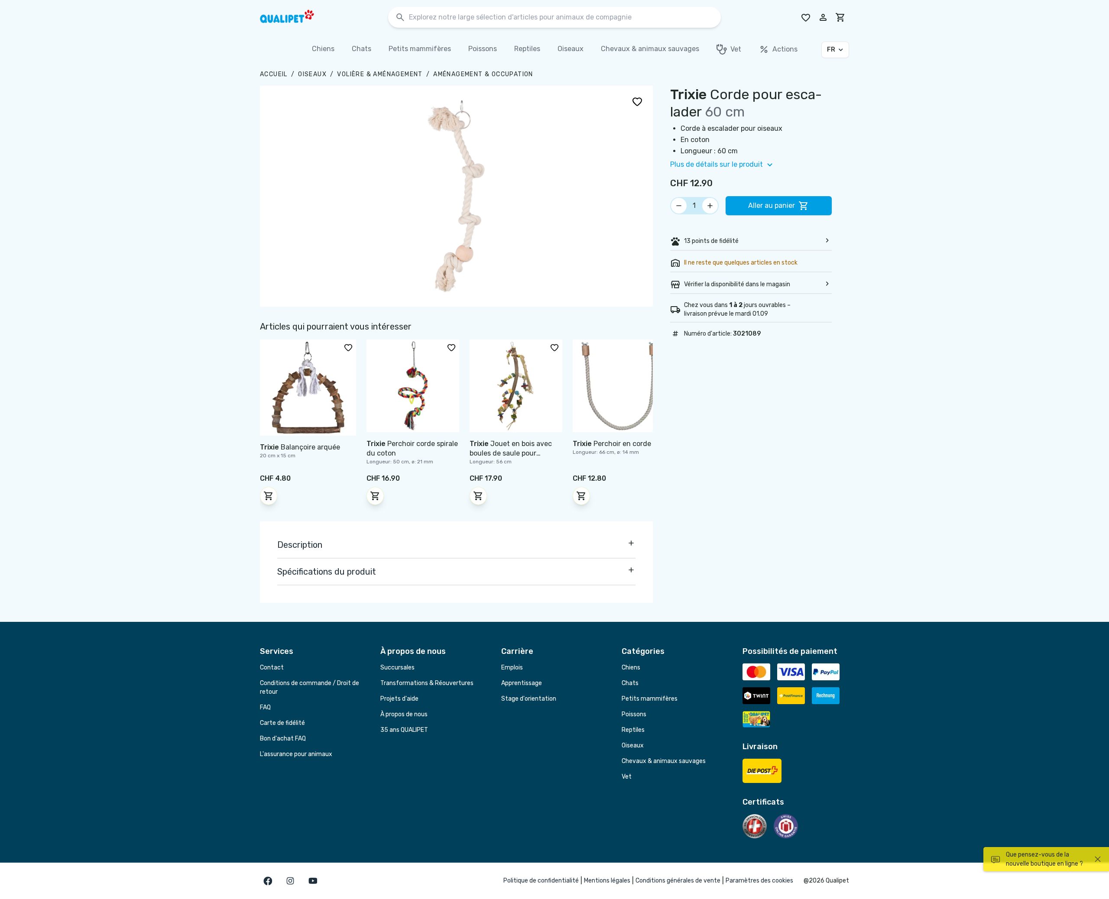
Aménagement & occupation (483, 74)
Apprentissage (521, 683)
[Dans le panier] (268, 495)
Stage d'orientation (528, 698)
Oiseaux (312, 74)
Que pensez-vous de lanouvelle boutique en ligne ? (1044, 859)
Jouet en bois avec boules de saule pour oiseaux (511, 453)
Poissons (634, 714)
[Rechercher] (400, 17)
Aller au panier (771, 205)
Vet (627, 776)
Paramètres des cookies (759, 880)
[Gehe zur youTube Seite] (313, 881)
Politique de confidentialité (541, 880)
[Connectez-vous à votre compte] (823, 17)
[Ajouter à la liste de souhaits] (637, 101)
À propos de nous (404, 714)
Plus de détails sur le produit (716, 164)
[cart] (840, 17)
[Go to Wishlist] (805, 17)
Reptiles (633, 730)
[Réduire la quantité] (679, 205)
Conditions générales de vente (678, 880)
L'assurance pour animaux (296, 754)
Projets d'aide (399, 698)
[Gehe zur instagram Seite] (290, 881)
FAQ (265, 707)
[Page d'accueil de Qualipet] (294, 17)
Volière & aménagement (379, 74)
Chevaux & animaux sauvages (664, 761)
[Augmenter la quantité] (710, 205)
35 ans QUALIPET (404, 730)
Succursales (397, 667)
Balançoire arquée (300, 447)
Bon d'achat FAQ (283, 738)
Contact (272, 667)
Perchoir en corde (612, 444)
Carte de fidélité (282, 723)
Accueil (274, 74)
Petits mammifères (650, 698)
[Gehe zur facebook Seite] (268, 881)
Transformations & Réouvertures (426, 683)
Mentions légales (607, 880)
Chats (630, 683)
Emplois (512, 667)
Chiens (631, 667)
